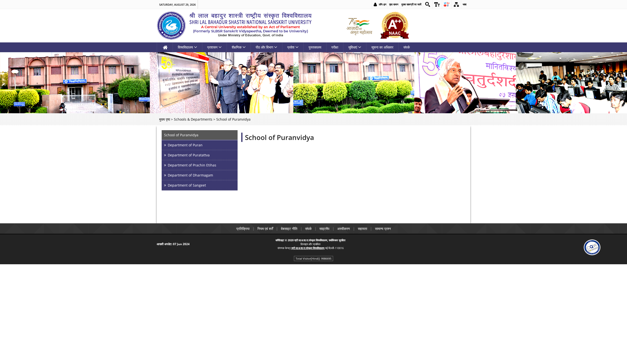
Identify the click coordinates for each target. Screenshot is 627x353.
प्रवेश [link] (290, 47)
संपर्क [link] (406, 47)
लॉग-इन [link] (382, 4)
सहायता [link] (362, 228)
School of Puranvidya (279, 137)
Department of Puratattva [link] (189, 155)
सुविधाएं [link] (352, 47)
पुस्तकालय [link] (315, 47)
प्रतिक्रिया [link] (243, 228)
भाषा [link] (464, 4)
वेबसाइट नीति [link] (289, 228)
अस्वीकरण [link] (343, 228)
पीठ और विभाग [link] (264, 47)
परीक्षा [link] (334, 47)
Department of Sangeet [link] (187, 185)
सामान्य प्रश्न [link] (383, 228)
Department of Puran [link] (185, 145)
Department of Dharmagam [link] (190, 175)
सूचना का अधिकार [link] (382, 47)
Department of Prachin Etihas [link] (192, 165)
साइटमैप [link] (324, 228)
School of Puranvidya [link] (181, 135)
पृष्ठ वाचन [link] (393, 4)
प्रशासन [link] (212, 47)
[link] (427, 4)
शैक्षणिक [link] (236, 47)
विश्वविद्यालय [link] (185, 47)
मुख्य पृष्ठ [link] (164, 119)
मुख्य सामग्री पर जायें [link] (411, 4)
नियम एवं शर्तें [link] (265, 228)
